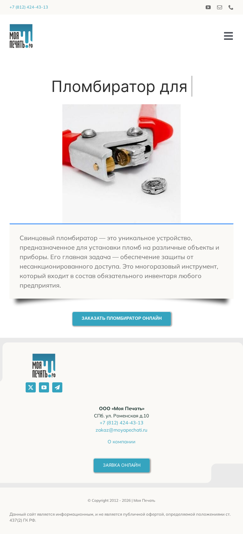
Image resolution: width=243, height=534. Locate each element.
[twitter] (31, 387)
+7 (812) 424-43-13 (28, 6)
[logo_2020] (21, 27)
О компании (121, 442)
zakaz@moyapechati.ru (121, 430)
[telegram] (57, 387)
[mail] (219, 7)
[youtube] (208, 7)
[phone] (231, 7)
